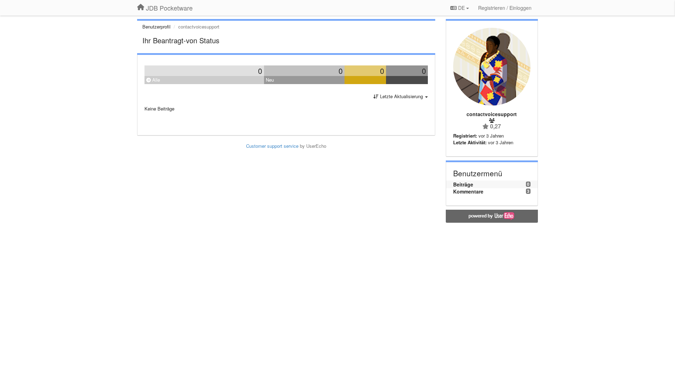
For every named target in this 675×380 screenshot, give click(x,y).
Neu (270, 79)
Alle (155, 79)
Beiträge (463, 184)
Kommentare (468, 191)
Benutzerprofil (156, 26)
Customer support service (272, 145)
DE (461, 7)
